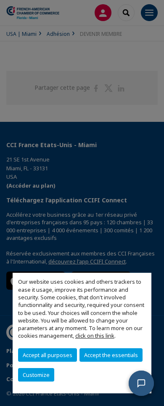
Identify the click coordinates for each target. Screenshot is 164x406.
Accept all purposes (47, 355)
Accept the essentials (111, 355)
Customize (36, 375)
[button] (141, 383)
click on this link (94, 335)
